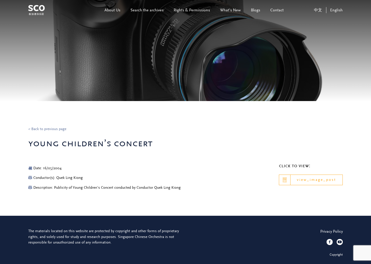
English (336, 10)
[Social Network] (330, 242)
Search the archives (147, 10)
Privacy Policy (331, 231)
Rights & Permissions (192, 10)
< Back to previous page (47, 129)
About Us (112, 10)
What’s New (230, 10)
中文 (318, 10)
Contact (277, 10)
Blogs (255, 10)
